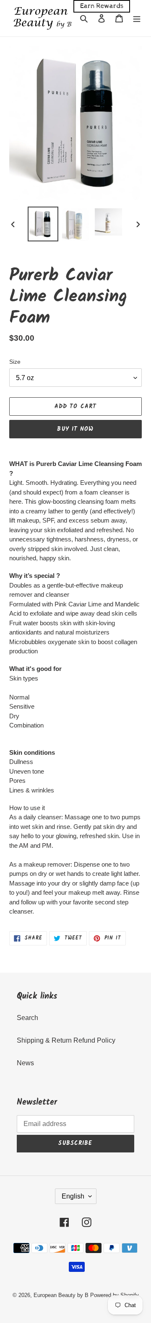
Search (27, 1017)
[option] (42, 224)
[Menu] (137, 18)
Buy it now (75, 429)
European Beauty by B (61, 1295)
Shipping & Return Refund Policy (66, 1040)
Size (15, 361)
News (25, 1063)
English (73, 1196)
